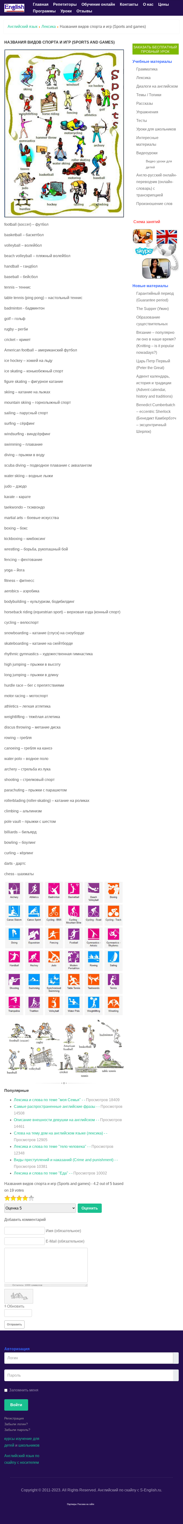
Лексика (48, 27)
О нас (148, 4)
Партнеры (72, 1504)
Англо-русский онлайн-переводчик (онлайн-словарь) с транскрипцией (156, 185)
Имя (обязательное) (63, 1231)
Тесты (141, 121)
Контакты (129, 4)
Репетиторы (65, 4)
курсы (9, 1439)
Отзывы (84, 11)
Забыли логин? (16, 1424)
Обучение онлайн (98, 4)
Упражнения (147, 112)
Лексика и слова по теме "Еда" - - (60, 1173)
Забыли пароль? (17, 1430)
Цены (163, 4)
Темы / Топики (148, 95)
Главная (40, 4)
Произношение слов (154, 204)
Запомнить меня (23, 1390)
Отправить (14, 1324)
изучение (24, 1439)
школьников (29, 1445)
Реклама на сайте (85, 1504)
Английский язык (22, 27)
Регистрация (14, 1418)
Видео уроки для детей (159, 164)
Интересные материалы (147, 141)
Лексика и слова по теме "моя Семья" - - (67, 1100)
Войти (16, 1405)
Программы (44, 11)
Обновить (15, 1306)
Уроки (66, 11)
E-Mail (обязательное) (65, 1241)
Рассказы (144, 103)
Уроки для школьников (156, 129)
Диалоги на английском (157, 86)
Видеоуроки (147, 153)
